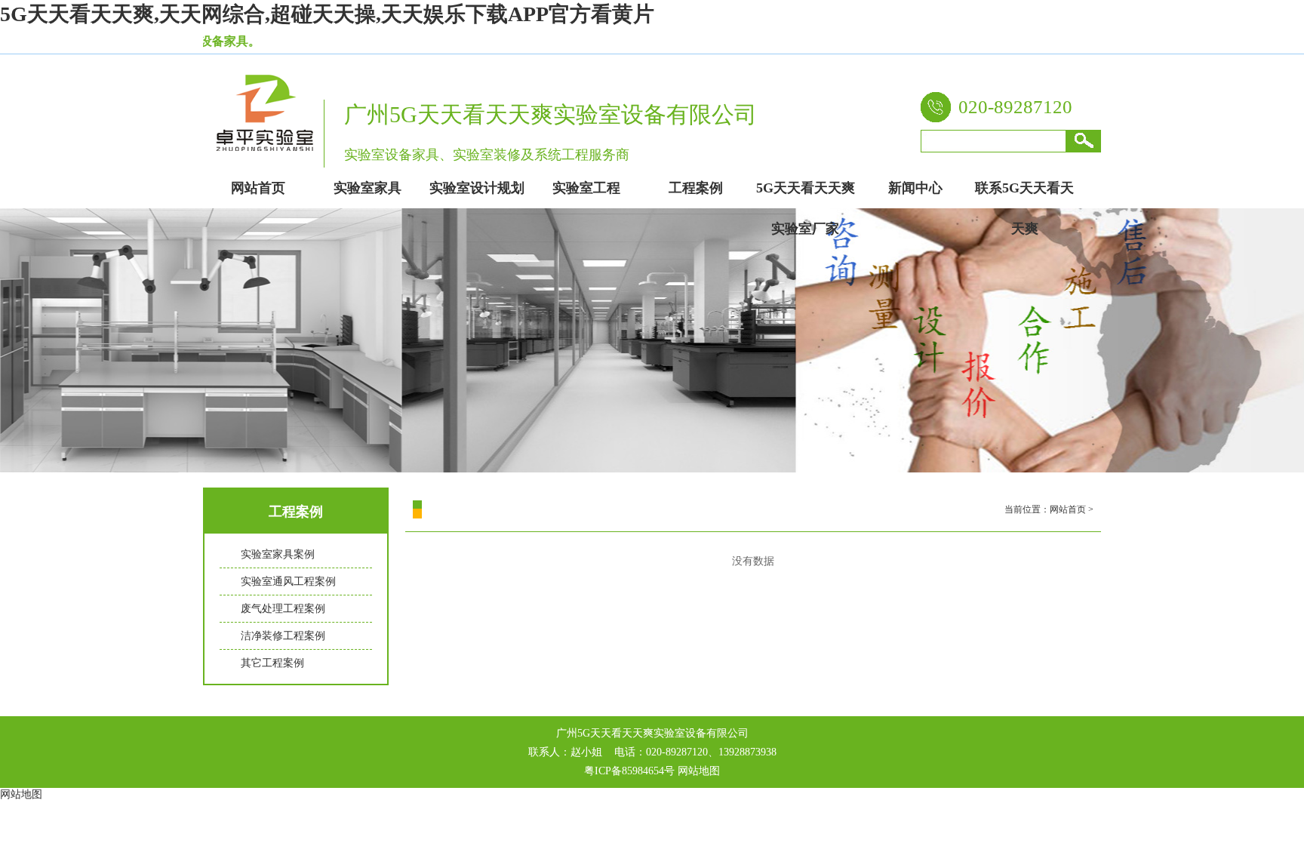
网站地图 (699, 771)
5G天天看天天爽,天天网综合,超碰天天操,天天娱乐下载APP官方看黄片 (327, 14)
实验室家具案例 (278, 554)
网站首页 (1068, 509)
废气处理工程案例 (283, 608)
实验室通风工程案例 (288, 581)
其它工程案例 (272, 663)
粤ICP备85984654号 (629, 771)
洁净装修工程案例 (283, 635)
